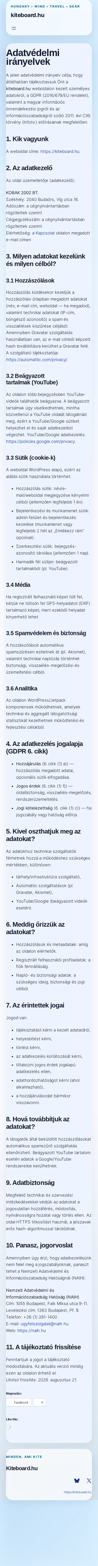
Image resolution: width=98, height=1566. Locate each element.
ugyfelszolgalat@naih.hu (45, 1323)
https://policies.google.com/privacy (40, 441)
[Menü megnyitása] (14, 28)
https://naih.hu (31, 1330)
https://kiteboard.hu (59, 151)
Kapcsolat (45, 232)
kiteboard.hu (27, 15)
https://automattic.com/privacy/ (36, 359)
